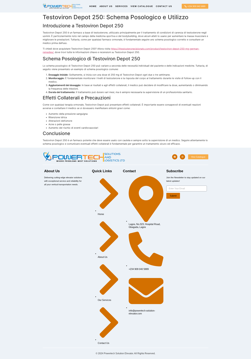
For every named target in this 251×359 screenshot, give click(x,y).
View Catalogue (142, 6)
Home (93, 6)
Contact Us (164, 6)
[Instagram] (182, 157)
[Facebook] (175, 157)
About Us (105, 6)
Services (121, 6)
